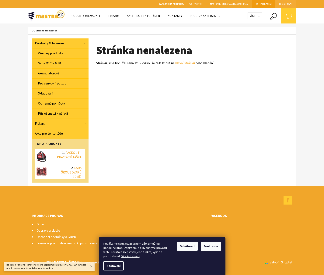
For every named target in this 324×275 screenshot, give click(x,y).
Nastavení (113, 266)
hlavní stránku (185, 63)
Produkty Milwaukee (49, 43)
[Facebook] (288, 200)
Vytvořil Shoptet (281, 262)
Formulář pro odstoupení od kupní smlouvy (67, 243)
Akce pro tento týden (49, 133)
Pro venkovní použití (52, 83)
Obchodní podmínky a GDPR (56, 237)
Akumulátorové (48, 73)
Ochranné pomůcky (51, 103)
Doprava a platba (48, 230)
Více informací (130, 256)
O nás (40, 224)
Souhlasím (211, 246)
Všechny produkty (50, 53)
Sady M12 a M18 (49, 63)
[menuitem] (85, 15)
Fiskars (40, 123)
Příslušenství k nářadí (53, 113)
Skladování (45, 93)
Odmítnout (187, 246)
